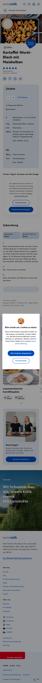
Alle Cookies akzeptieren (21, 353)
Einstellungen (21, 361)
